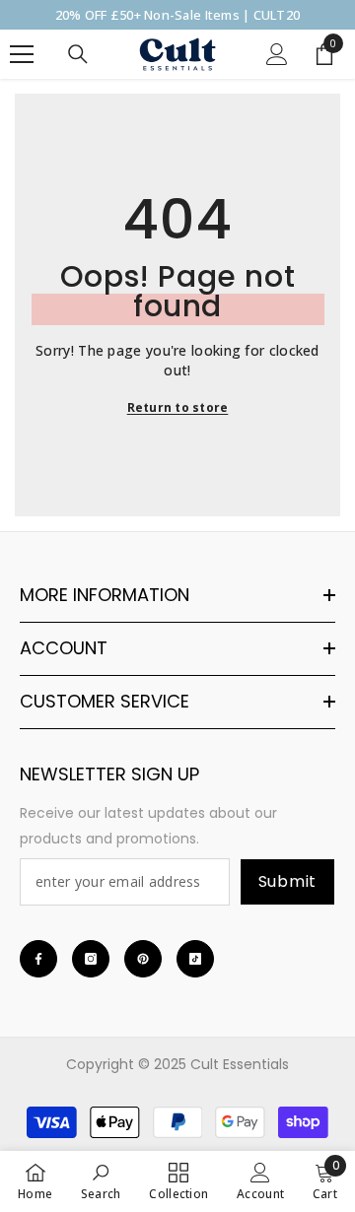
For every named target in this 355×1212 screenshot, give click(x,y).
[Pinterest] (143, 958)
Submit (288, 881)
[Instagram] (90, 958)
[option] (177, 15)
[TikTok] (195, 958)
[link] (101, 1181)
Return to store (178, 407)
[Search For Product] (78, 54)
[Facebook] (38, 958)
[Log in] (277, 54)
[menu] (22, 54)
